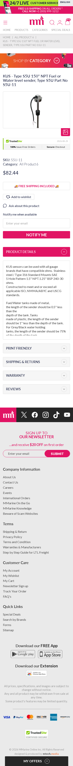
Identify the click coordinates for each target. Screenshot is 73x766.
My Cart (8, 581)
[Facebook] (32, 415)
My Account (11, 570)
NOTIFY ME (36, 234)
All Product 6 (28, 164)
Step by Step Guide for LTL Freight (26, 552)
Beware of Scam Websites (20, 513)
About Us (9, 477)
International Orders (16, 498)
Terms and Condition (17, 542)
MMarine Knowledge (17, 508)
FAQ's (7, 596)
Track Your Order (14, 591)
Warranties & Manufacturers (22, 547)
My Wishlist (11, 575)
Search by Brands (14, 619)
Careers (8, 487)
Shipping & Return (15, 531)
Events (7, 493)
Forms (7, 625)
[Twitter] (21, 415)
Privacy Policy (12, 537)
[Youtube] (64, 415)
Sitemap (8, 630)
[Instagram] (43, 415)
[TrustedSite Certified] (36, 734)
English (65, 2)
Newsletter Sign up (15, 586)
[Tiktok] (54, 415)
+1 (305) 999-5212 (47, 11)
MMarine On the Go (16, 503)
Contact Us (10, 482)
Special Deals (12, 614)
